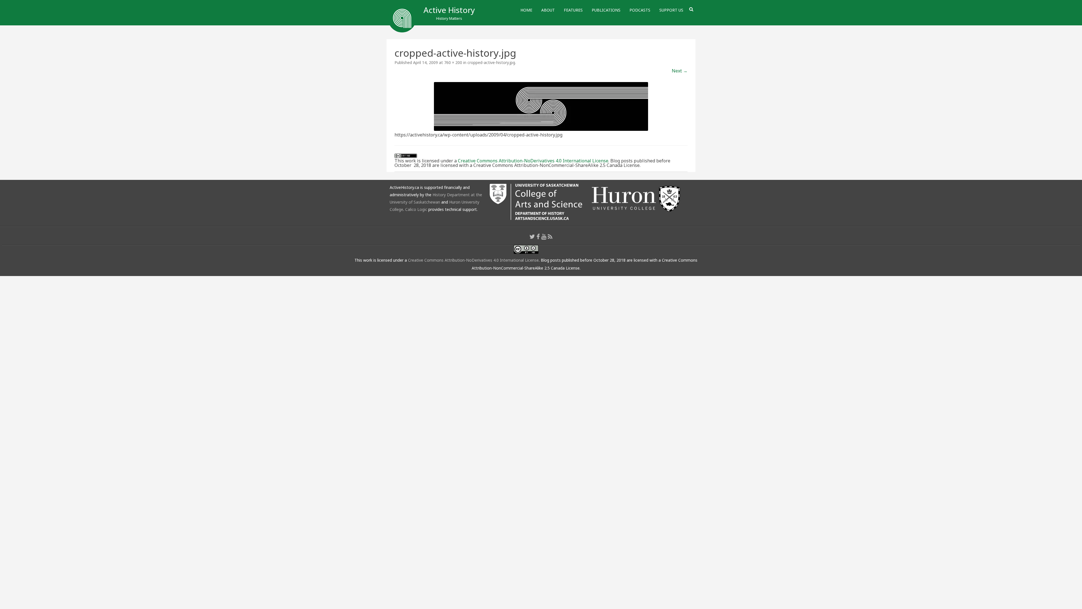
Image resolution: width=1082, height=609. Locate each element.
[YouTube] (543, 236)
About (548, 10)
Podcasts (639, 10)
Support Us (671, 10)
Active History (449, 10)
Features (573, 10)
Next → (680, 71)
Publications (606, 10)
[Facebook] (538, 236)
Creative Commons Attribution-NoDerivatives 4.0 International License (533, 161)
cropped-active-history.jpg (491, 62)
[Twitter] (532, 236)
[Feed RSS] (550, 236)
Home (526, 10)
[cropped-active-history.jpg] (541, 106)
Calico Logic (416, 209)
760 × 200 (453, 62)
